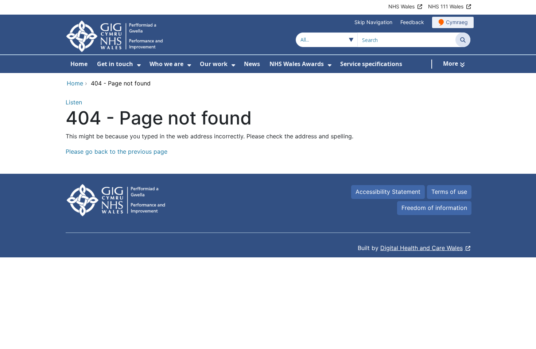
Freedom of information (434, 207)
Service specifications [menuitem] (371, 64)
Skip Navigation (373, 22)
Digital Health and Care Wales (421, 248)
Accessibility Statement (388, 191)
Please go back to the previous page (116, 151)
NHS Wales (401, 6)
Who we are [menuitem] (166, 64)
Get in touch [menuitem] (115, 64)
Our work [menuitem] (214, 64)
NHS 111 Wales (445, 6)
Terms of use (449, 191)
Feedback (412, 22)
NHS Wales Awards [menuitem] (296, 64)
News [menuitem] (252, 64)
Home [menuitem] (79, 64)
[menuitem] (139, 65)
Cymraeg (457, 22)
